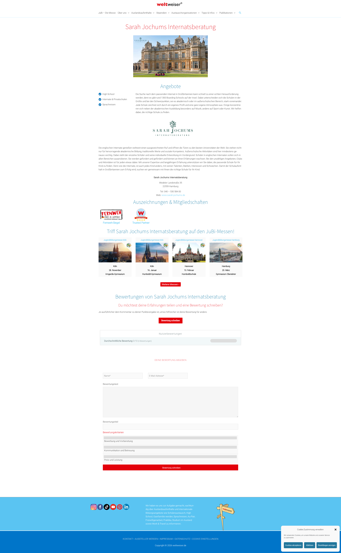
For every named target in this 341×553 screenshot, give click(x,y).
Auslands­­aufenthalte (141, 12)
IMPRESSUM (166, 539)
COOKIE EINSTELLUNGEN (205, 539)
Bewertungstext (110, 384)
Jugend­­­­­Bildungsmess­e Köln (115, 240)
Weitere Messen (170, 284)
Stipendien (161, 12)
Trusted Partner (140, 222)
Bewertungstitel (110, 421)
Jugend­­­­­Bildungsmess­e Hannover (189, 240)
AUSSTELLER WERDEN (146, 539)
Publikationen (226, 12)
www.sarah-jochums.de (173, 195)
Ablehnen (309, 545)
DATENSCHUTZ (182, 539)
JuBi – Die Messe (107, 12)
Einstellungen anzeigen (326, 545)
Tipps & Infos (208, 12)
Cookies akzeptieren (293, 545)
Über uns (122, 12)
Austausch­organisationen (184, 12)
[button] (335, 529)
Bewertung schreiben (170, 320)
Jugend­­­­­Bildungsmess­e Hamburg (225, 240)
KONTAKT (128, 539)
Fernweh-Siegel (111, 222)
